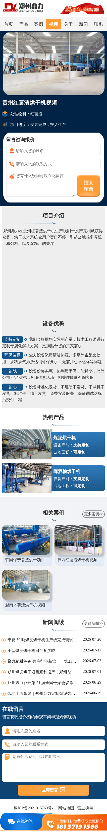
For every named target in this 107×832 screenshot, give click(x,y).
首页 (8, 24)
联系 (98, 24)
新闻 (83, 24)
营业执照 (85, 808)
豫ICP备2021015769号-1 (34, 808)
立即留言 (50, 790)
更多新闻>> (93, 623)
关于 (68, 24)
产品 (23, 24)
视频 (53, 24)
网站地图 (66, 808)
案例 (38, 24)
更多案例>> (93, 514)
